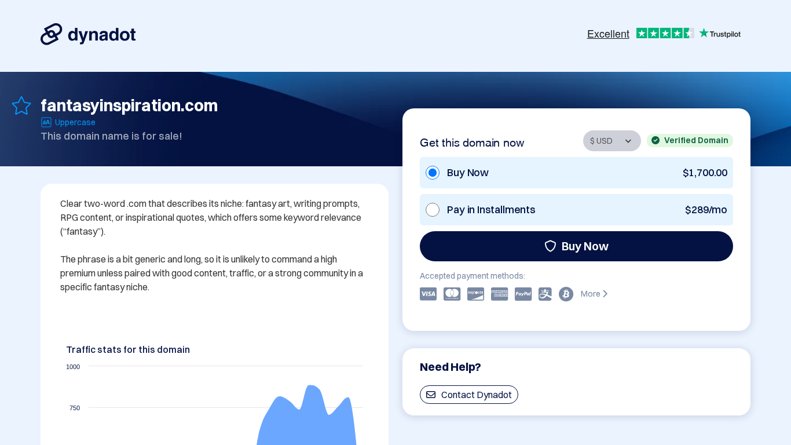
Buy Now (585, 246)
